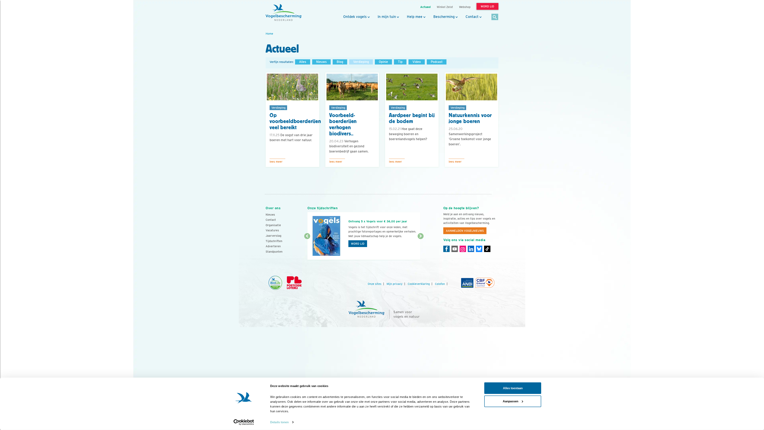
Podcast (436, 62)
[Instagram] (463, 249)
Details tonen (279, 422)
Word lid (357, 243)
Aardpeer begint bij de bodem (412, 118)
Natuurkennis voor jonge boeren (470, 118)
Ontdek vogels (355, 17)
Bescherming (444, 17)
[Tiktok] (487, 249)
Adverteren (273, 246)
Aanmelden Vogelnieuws (465, 230)
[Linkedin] (471, 249)
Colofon (440, 283)
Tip (400, 62)
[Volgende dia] (420, 248)
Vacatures (272, 230)
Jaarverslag (273, 235)
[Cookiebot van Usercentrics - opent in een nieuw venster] (243, 422)
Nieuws (321, 62)
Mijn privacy (394, 283)
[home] (283, 12)
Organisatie (273, 225)
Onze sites (374, 283)
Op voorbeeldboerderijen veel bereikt (295, 121)
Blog (340, 62)
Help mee (414, 17)
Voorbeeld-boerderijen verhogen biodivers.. (343, 124)
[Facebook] (446, 249)
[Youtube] (454, 249)
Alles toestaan (513, 388)
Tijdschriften (274, 241)
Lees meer (276, 161)
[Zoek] (494, 17)
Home (269, 33)
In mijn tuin (387, 17)
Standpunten (274, 251)
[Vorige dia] (307, 248)
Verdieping (361, 62)
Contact (472, 17)
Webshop (465, 7)
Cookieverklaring (419, 283)
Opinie (383, 62)
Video (416, 62)
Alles (302, 62)
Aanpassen (510, 401)
